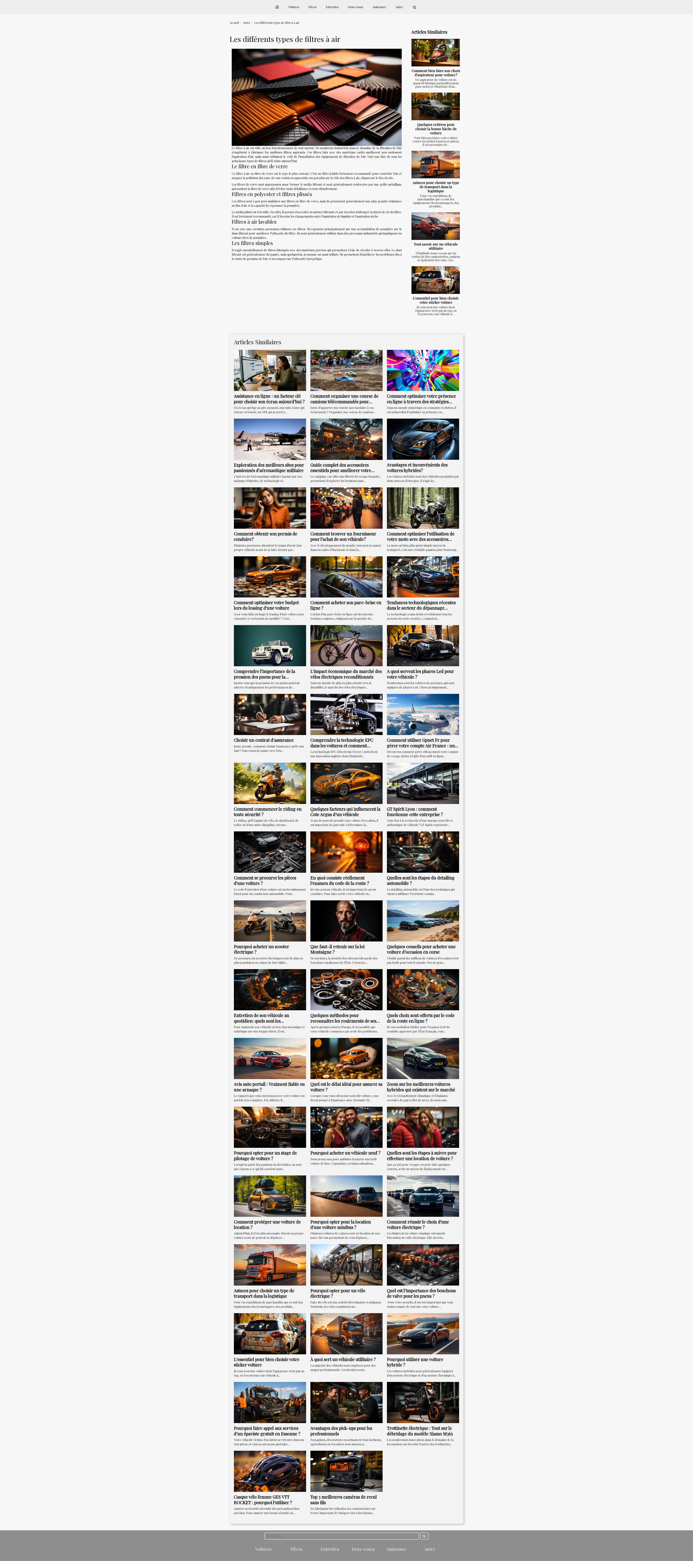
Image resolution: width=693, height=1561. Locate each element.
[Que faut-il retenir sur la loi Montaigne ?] (346, 920)
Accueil (234, 23)
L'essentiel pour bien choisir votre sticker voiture (436, 300)
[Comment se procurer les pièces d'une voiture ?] (270, 852)
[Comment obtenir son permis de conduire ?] (270, 508)
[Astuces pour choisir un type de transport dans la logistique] (435, 164)
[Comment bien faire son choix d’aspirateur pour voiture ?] (435, 52)
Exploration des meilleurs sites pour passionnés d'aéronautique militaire (269, 467)
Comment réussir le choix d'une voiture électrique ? (418, 1224)
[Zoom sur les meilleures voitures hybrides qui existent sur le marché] (423, 1058)
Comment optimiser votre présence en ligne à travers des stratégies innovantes (421, 401)
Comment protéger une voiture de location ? (267, 1224)
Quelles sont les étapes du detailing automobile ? (421, 880)
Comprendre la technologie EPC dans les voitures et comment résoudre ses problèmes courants (342, 745)
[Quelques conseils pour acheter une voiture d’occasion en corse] (423, 920)
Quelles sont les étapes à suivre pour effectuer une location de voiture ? (422, 1155)
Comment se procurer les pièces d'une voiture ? (265, 880)
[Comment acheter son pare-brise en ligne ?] (346, 576)
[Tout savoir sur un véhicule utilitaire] (435, 226)
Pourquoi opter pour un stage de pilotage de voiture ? (265, 1155)
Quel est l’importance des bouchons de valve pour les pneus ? (421, 1293)
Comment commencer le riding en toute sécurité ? (268, 811)
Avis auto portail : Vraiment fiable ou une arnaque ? (269, 1086)
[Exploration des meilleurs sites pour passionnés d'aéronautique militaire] (270, 439)
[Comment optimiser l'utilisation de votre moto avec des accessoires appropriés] (423, 508)
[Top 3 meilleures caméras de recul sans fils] (346, 1471)
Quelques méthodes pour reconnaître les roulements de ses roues (343, 1020)
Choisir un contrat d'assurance (264, 740)
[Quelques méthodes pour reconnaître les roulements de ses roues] (346, 989)
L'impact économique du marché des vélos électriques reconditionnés (346, 673)
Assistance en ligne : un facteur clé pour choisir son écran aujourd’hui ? (269, 398)
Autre (399, 7)
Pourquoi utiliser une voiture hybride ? (415, 1361)
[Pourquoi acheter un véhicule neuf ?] (346, 1127)
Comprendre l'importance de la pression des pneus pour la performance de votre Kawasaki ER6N (265, 679)
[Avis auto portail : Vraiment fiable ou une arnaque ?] (270, 1058)
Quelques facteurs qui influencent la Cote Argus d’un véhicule (345, 811)
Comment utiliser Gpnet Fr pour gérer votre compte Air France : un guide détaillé (421, 745)
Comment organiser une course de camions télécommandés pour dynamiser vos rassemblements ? (344, 401)
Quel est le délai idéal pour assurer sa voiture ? (346, 1086)
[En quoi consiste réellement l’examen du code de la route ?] (346, 852)
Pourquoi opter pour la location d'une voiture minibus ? (340, 1224)
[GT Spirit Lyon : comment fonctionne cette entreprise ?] (423, 783)
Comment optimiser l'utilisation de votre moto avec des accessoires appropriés (420, 539)
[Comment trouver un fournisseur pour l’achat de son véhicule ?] (346, 508)
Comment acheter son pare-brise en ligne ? (345, 605)
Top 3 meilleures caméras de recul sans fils (343, 1499)
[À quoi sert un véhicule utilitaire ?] (346, 1333)
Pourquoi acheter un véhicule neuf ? (345, 1153)
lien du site (386, 178)
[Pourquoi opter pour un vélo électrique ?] (346, 1264)
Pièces (312, 7)
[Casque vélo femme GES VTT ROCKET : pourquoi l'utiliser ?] (270, 1471)
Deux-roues (355, 7)
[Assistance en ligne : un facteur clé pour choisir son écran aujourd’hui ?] (270, 370)
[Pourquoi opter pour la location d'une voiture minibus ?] (346, 1196)
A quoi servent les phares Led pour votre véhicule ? (420, 673)
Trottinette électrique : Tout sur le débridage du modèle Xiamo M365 (420, 1430)
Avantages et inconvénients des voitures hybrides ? (417, 467)
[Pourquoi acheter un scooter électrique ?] (270, 920)
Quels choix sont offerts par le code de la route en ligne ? (421, 1017)
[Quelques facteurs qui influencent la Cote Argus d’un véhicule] (346, 783)
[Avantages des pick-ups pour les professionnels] (346, 1402)
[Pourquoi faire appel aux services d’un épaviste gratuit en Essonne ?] (270, 1402)
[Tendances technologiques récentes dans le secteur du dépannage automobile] (423, 576)
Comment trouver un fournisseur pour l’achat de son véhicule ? (343, 536)
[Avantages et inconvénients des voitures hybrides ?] (423, 439)
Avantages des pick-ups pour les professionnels (341, 1430)
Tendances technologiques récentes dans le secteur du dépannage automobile (421, 607)
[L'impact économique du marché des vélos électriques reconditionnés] (346, 645)
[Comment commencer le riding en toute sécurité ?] (270, 783)
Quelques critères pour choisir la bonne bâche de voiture (436, 128)
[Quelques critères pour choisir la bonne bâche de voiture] (435, 106)
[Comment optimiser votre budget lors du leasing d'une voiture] (270, 576)
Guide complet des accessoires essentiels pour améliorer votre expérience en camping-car (340, 470)
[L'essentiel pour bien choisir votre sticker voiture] (435, 280)
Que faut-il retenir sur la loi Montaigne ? (337, 949)
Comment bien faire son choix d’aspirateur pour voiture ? (436, 72)
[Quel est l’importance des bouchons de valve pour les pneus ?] (423, 1264)
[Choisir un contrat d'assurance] (270, 714)
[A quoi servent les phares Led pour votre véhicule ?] (423, 645)
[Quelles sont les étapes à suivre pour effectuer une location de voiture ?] (423, 1127)
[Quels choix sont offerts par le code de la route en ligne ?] (423, 989)
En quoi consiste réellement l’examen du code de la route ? (339, 880)
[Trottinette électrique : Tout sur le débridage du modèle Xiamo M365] (423, 1402)
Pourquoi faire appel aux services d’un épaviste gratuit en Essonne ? (267, 1430)
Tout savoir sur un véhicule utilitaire (436, 246)
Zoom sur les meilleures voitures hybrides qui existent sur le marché (421, 1086)
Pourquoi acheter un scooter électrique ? (261, 949)
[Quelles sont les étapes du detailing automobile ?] (423, 852)
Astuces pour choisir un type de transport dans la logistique (436, 186)
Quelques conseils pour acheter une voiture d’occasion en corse (421, 949)
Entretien (332, 7)
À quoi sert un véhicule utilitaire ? (343, 1359)
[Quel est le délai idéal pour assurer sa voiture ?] (346, 1058)
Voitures (293, 7)
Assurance (379, 7)
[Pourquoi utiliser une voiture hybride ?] (423, 1333)
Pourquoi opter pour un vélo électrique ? (337, 1293)
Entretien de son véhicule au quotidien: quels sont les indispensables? (261, 1020)
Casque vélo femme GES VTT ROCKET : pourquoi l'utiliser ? (263, 1499)
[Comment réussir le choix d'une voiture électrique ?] (423, 1196)
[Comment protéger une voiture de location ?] (270, 1196)
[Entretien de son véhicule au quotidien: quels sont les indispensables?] (270, 989)
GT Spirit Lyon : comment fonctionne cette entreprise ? (415, 811)
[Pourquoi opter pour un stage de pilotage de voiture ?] (270, 1127)
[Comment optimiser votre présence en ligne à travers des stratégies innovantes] (423, 370)
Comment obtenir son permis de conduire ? (265, 536)
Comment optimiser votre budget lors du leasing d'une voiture (266, 605)
